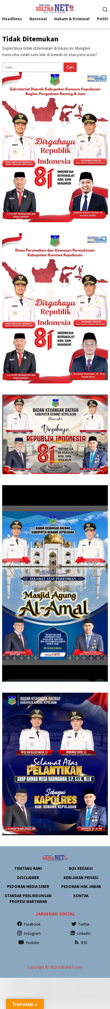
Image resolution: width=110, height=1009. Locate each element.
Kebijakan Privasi (81, 877)
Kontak (81, 895)
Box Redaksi (81, 868)
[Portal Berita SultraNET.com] (55, 8)
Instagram (32, 933)
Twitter (84, 924)
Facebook (32, 924)
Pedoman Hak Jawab (81, 886)
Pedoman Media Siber (28, 886)
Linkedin (84, 933)
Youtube (32, 942)
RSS (84, 942)
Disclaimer (28, 877)
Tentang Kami (28, 868)
